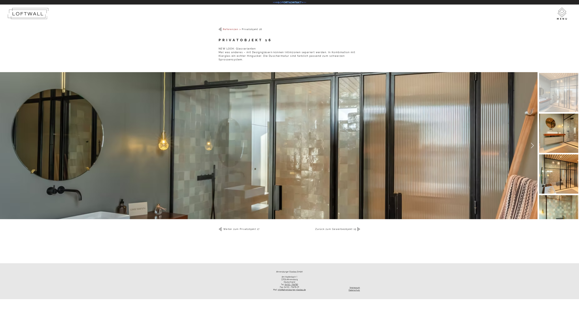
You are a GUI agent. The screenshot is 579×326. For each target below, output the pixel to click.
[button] (562, 12)
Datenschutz (354, 290)
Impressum (355, 287)
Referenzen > (232, 29)
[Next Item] (532, 146)
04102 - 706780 (291, 284)
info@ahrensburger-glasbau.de (292, 290)
